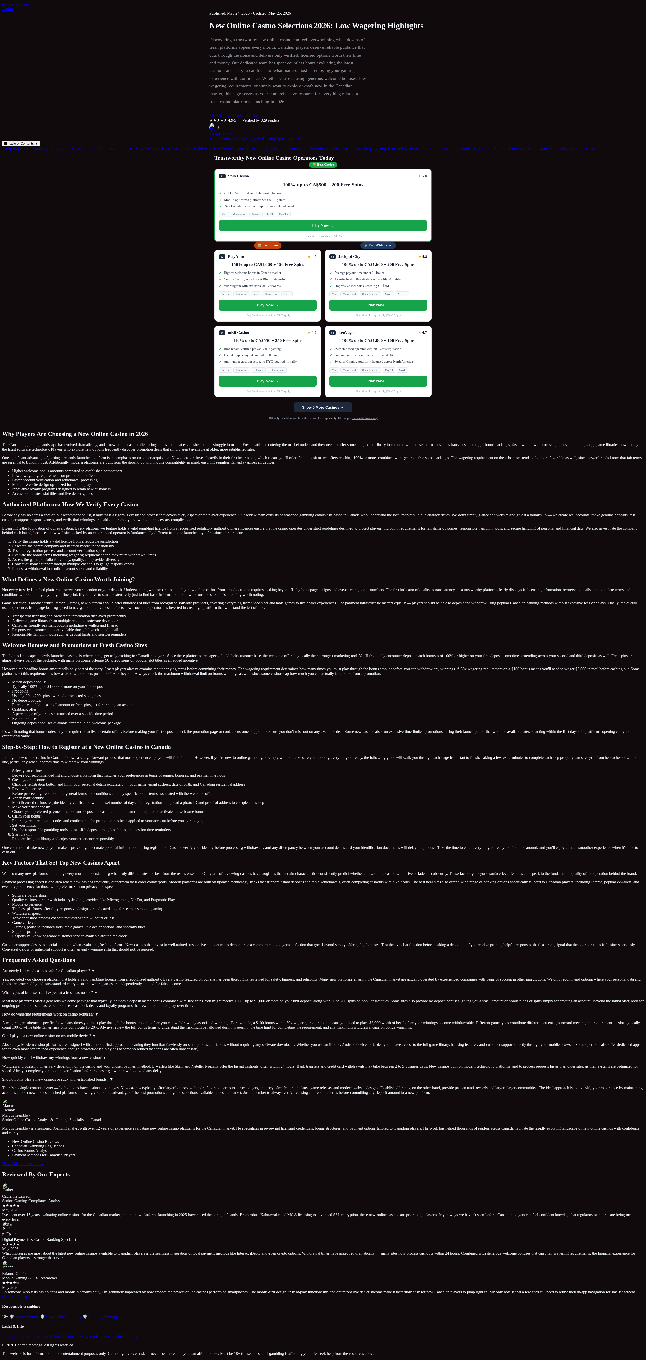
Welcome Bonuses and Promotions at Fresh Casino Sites (316, 148)
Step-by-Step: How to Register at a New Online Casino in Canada (417, 148)
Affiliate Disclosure (63, 1336)
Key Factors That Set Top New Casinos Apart (509, 148)
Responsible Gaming (121, 1336)
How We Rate (91, 1336)
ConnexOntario (24, 1316)
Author (7, 9)
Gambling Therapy (100, 1316)
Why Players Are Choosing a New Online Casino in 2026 (49, 148)
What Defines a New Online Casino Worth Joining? (226, 148)
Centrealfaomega (15, 4)
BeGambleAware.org (365, 418)
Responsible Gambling (61, 1316)
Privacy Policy (13, 1336)
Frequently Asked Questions (571, 148)
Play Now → (323, 225)
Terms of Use (37, 1336)
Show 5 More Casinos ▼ (323, 407)
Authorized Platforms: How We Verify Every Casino (140, 148)
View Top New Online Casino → (236, 115)
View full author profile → (23, 1163)
